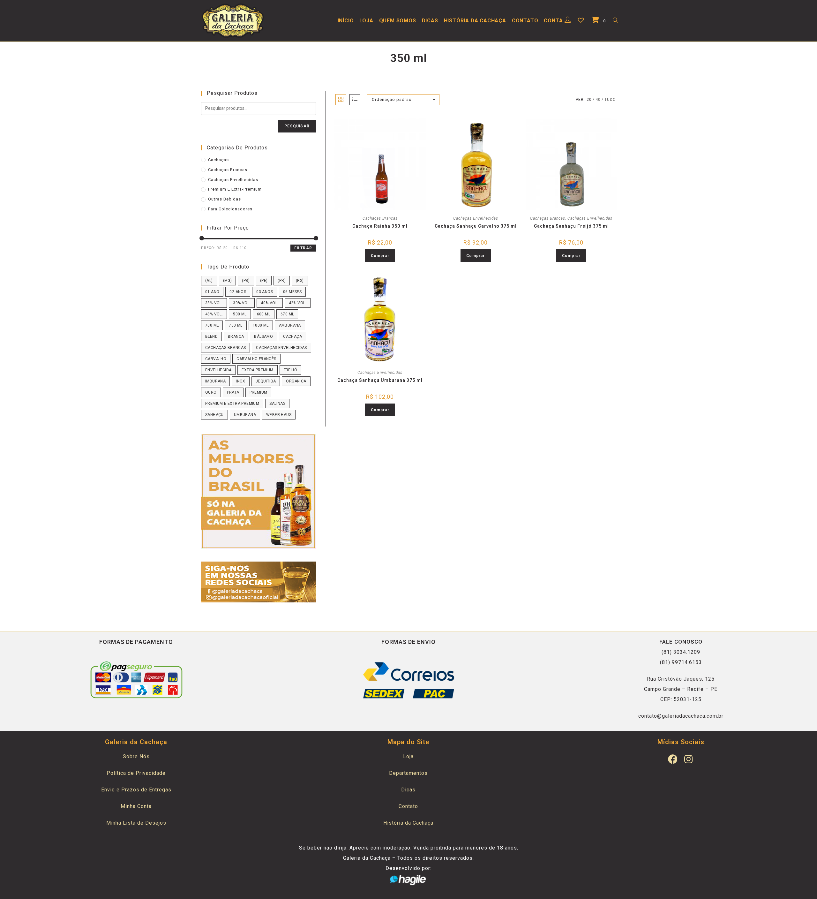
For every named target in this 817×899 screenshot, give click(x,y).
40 (598, 99)
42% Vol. (297, 303)
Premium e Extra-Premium (235, 189)
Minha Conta (136, 806)
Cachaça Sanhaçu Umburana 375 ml (380, 380)
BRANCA (236, 336)
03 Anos (264, 292)
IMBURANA (215, 381)
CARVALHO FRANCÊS (256, 359)
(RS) (300, 280)
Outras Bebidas (224, 199)
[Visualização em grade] (340, 99)
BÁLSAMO (263, 336)
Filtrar (303, 248)
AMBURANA (290, 325)
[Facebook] (673, 759)
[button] (384, 127)
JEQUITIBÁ (266, 381)
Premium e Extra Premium (232, 403)
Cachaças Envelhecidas (475, 218)
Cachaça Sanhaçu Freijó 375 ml (571, 226)
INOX (240, 381)
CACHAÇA (292, 336)
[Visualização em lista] (354, 99)
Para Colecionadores (230, 209)
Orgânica (296, 381)
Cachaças (218, 159)
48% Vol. (214, 314)
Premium (258, 392)
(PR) (282, 280)
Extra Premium (257, 370)
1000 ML (261, 325)
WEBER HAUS (278, 414)
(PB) (246, 280)
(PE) (264, 280)
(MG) (227, 280)
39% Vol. (242, 303)
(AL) (209, 280)
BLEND (211, 336)
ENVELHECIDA (218, 370)
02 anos (237, 292)
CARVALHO (215, 359)
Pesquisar (297, 126)
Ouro (211, 392)
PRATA (233, 392)
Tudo (610, 99)
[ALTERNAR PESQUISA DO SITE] (615, 21)
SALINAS (277, 403)
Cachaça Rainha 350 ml (380, 226)
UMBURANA (245, 414)
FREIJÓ (290, 370)
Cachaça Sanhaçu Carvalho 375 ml (476, 226)
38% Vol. (214, 303)
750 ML (235, 325)
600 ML (263, 314)
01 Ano (212, 292)
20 (589, 99)
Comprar (380, 255)
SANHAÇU (214, 414)
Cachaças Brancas (380, 218)
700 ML (212, 325)
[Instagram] (688, 759)
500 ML (239, 314)
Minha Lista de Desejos (136, 823)
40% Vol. (269, 303)
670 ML (287, 314)
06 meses (292, 292)
